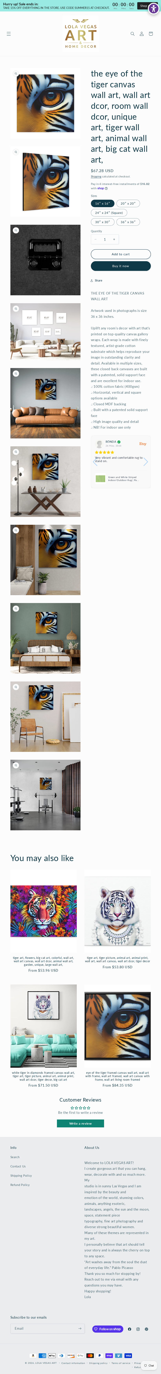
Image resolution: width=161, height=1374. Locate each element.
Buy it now (120, 266)
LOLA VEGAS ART (46, 1363)
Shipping (96, 176)
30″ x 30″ (102, 222)
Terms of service (121, 1363)
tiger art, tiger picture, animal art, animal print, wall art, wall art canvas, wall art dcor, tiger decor (117, 959)
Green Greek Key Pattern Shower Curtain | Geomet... (127, 479)
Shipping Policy (21, 1175)
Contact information (73, 1363)
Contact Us (18, 1166)
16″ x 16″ (102, 203)
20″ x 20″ (128, 203)
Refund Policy (20, 1185)
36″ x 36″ (128, 222)
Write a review (80, 1123)
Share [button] (98, 280)
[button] (8, 33)
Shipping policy (98, 1363)
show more (134, 464)
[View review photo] (100, 478)
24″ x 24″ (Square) (109, 212)
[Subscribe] (79, 1328)
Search (15, 1157)
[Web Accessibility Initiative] (153, 8)
